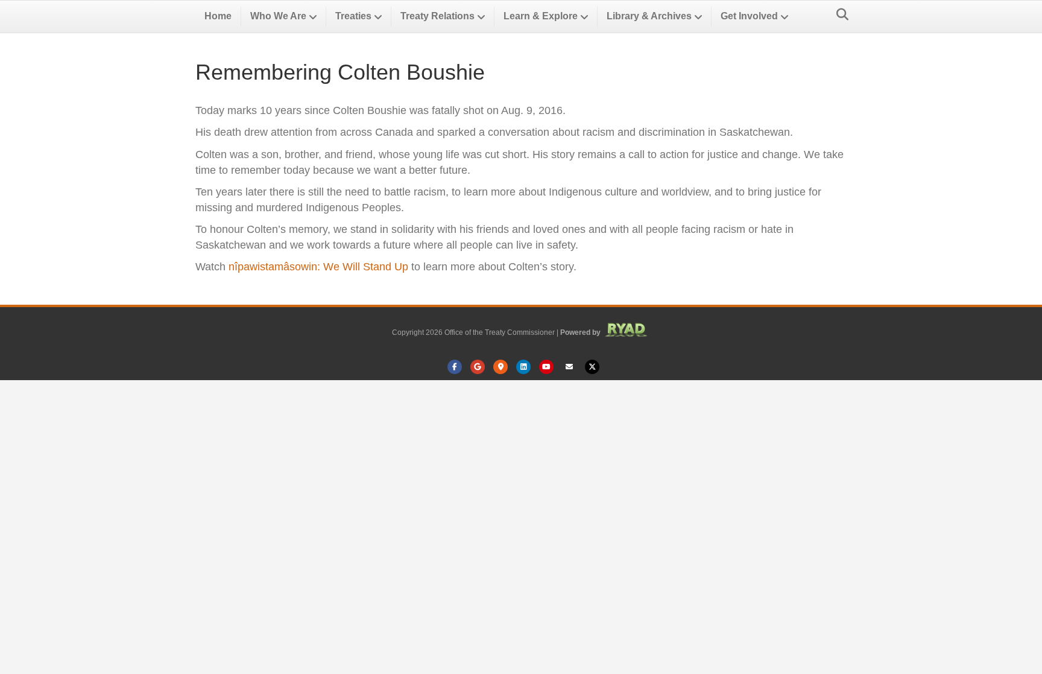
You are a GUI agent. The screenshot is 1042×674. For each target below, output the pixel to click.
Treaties (353, 16)
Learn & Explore (541, 16)
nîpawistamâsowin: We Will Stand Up (318, 267)
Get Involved (749, 16)
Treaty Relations (437, 16)
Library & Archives (649, 16)
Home (218, 16)
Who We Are (278, 16)
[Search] (839, 14)
